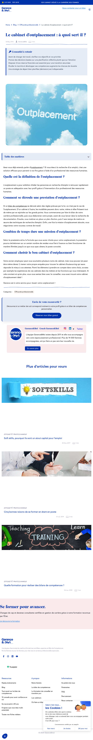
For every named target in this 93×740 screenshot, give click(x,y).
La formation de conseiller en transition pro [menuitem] (42, 692)
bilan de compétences (17, 206)
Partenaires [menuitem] (65, 687)
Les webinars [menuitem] (36, 698)
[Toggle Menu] (89, 9)
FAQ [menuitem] (63, 692)
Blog (15, 25)
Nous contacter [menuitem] (67, 700)
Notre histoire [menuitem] (36, 683)
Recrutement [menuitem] (66, 696)
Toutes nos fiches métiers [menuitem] (11, 714)
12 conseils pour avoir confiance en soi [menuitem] (14, 698)
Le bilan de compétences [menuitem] (41, 687)
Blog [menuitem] (3, 687)
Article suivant (67, 17)
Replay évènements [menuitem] (9, 683)
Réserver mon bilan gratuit (47, 315)
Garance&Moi (22, 42)
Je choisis (66, 728)
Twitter (80, 329)
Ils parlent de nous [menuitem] (68, 683)
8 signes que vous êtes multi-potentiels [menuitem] (12, 709)
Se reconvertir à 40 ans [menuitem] (10, 704)
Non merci (51, 728)
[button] (4, 736)
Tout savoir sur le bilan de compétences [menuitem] (11, 692)
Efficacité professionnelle (29, 25)
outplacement (37, 167)
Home (8, 25)
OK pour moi (82, 728)
